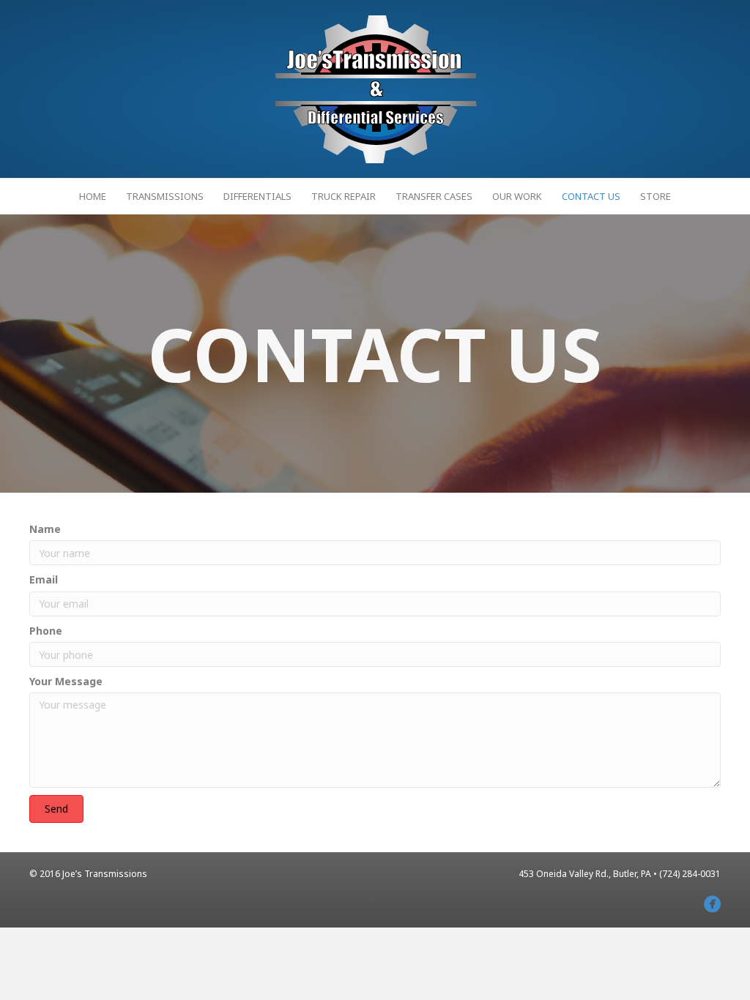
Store (655, 196)
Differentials (257, 196)
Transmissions (165, 196)
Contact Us (591, 196)
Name (45, 529)
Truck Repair (343, 196)
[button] (56, 809)
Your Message (66, 681)
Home (92, 196)
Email (43, 579)
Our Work (517, 196)
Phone (45, 631)
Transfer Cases (434, 196)
